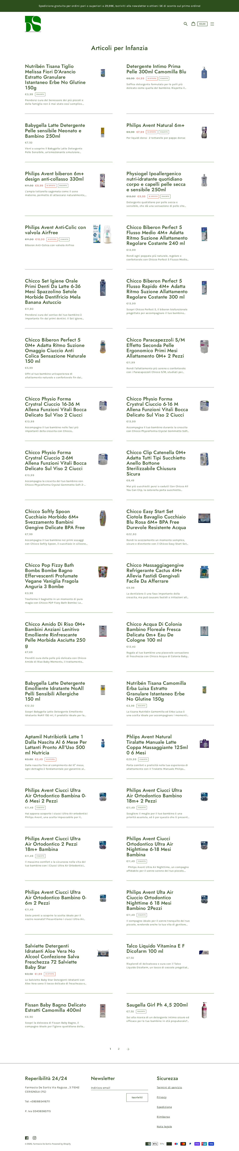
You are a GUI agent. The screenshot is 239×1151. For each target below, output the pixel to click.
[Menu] (212, 24)
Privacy (162, 1097)
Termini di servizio (169, 1087)
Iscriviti (137, 1097)
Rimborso (163, 1116)
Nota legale (164, 1126)
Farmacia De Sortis (42, 1144)
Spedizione (164, 1107)
